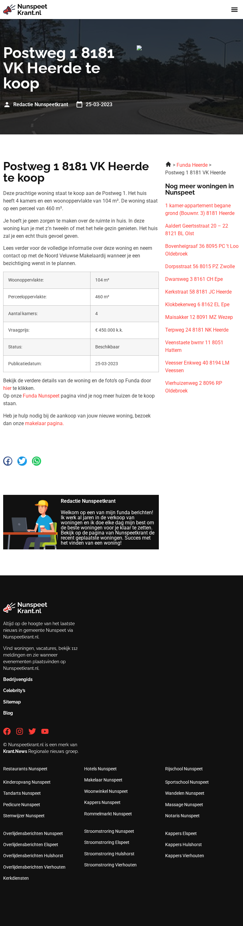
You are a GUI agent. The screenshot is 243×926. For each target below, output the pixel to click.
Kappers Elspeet (181, 833)
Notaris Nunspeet (182, 815)
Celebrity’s (14, 690)
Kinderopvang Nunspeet (27, 782)
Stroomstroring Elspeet (106, 842)
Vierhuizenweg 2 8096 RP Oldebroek (193, 387)
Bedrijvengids (18, 679)
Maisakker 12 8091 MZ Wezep (199, 317)
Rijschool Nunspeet (184, 768)
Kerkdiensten (16, 878)
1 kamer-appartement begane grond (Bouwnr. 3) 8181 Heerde (199, 209)
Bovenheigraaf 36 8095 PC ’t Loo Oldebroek (202, 250)
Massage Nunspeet (184, 804)
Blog (8, 713)
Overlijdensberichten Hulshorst (33, 855)
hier (7, 388)
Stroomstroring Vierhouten (110, 864)
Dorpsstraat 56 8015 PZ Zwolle (200, 266)
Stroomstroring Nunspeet (109, 831)
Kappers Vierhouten (184, 855)
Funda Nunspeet (41, 396)
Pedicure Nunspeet (21, 804)
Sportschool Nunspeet (187, 782)
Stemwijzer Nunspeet (24, 815)
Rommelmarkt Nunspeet (108, 813)
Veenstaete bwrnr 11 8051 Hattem (194, 346)
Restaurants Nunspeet (25, 768)
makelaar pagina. (44, 423)
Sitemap (12, 701)
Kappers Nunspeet (102, 802)
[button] (234, 9)
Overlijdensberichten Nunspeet (33, 833)
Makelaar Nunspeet (103, 779)
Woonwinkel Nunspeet (106, 791)
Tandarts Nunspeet (22, 793)
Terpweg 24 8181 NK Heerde (196, 330)
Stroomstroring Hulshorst (109, 853)
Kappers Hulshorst (183, 844)
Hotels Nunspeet (100, 768)
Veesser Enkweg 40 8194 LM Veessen (197, 366)
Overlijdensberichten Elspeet (30, 844)
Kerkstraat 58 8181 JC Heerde (198, 292)
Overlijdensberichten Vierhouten (34, 867)
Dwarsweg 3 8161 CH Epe (194, 279)
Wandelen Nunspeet (184, 793)
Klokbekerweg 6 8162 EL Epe (197, 304)
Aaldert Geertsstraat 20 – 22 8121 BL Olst (196, 229)
